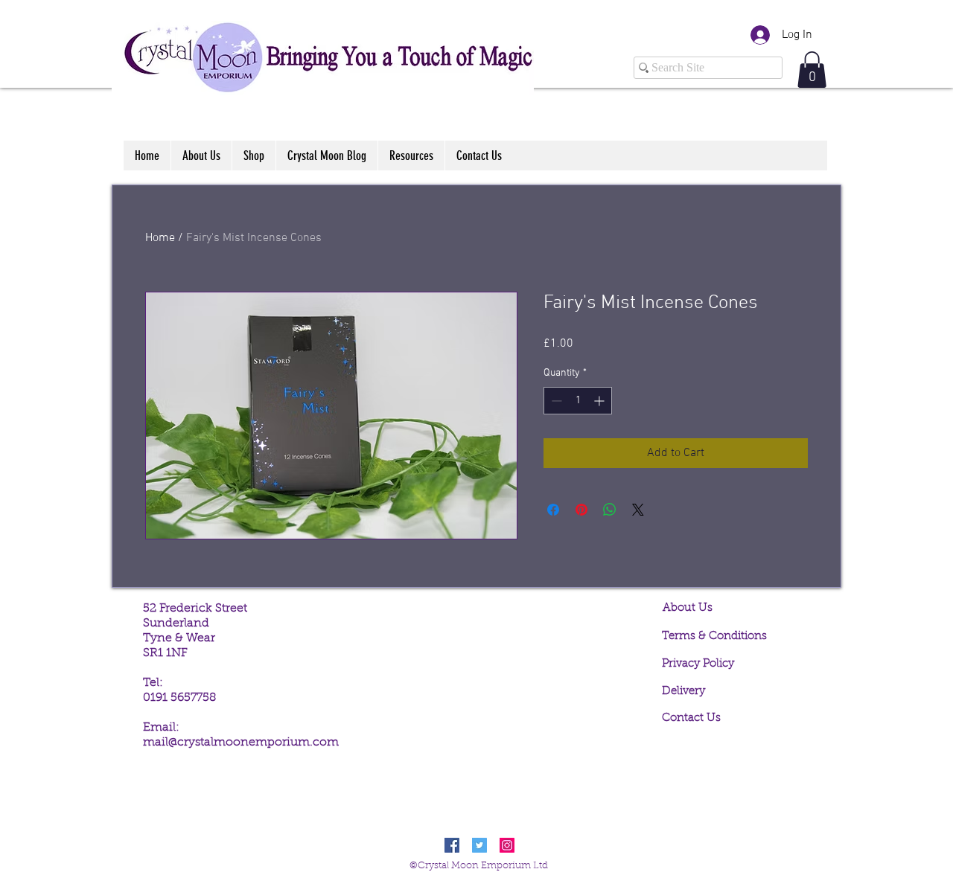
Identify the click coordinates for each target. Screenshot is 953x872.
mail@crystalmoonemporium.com (241, 742)
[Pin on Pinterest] (581, 510)
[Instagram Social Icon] (507, 845)
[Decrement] (555, 401)
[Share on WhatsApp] (610, 510)
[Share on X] (638, 510)
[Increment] (600, 401)
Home (160, 238)
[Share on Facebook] (553, 510)
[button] (812, 69)
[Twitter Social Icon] (479, 845)
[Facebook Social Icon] (451, 845)
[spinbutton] (577, 401)
